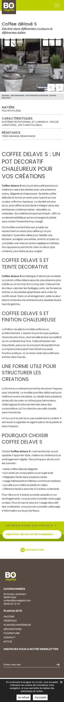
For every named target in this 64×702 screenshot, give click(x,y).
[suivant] (59, 87)
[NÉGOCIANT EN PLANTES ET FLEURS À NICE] (11, 576)
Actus (8, 641)
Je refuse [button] (23, 697)
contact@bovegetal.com (17, 600)
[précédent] (51, 87)
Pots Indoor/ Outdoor (36, 95)
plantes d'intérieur (17, 625)
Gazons (9, 616)
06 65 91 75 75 (12, 604)
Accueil (6, 95)
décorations (17, 95)
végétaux (10, 620)
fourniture (12, 633)
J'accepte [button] (40, 697)
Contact (9, 637)
